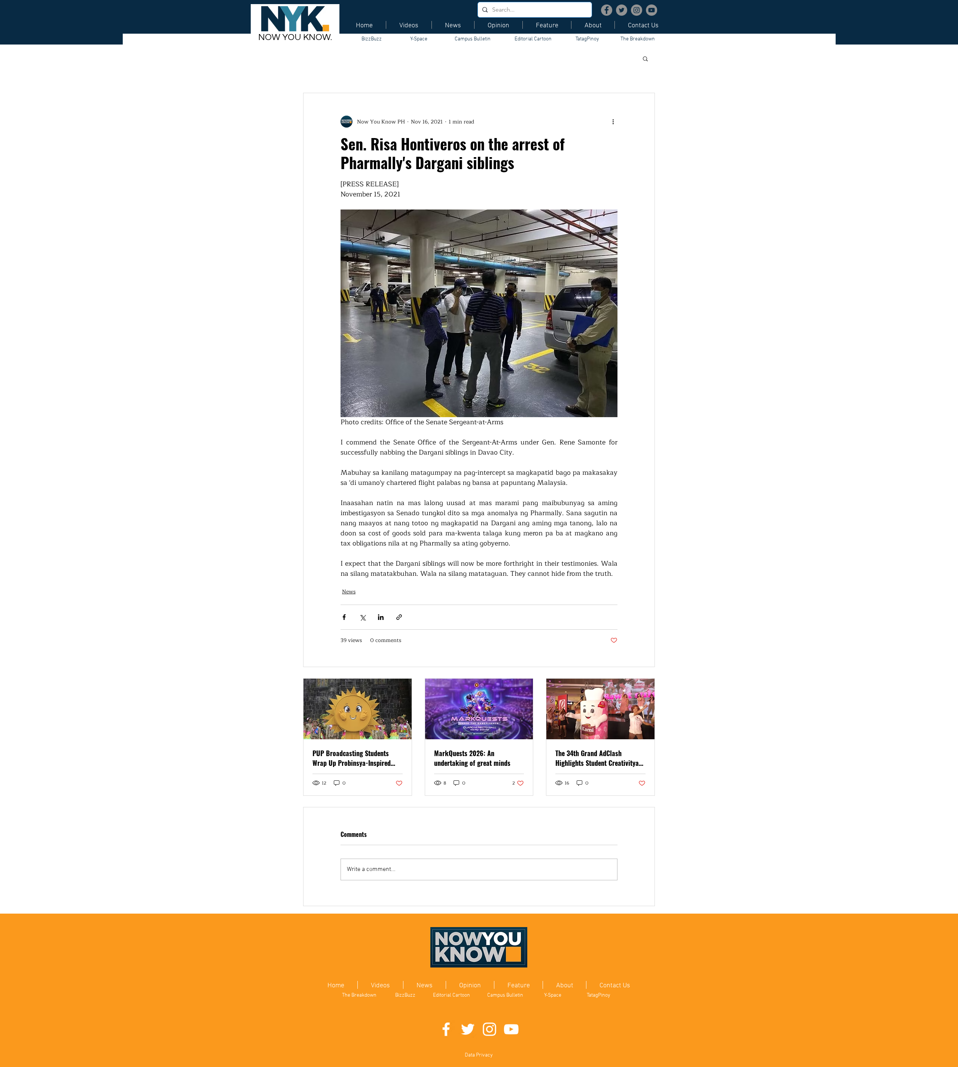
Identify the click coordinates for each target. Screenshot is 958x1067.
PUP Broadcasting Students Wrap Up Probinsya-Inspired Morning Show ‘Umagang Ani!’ (353, 758)
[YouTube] (651, 10)
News (349, 592)
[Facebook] (606, 10)
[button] (645, 58)
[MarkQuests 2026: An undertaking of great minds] (479, 709)
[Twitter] (621, 10)
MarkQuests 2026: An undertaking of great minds (472, 758)
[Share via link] (399, 617)
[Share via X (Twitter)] (362, 617)
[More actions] (612, 121)
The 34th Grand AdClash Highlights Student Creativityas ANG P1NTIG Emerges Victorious (598, 758)
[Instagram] (636, 10)
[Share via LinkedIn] (380, 617)
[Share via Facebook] (344, 617)
